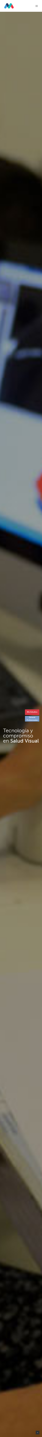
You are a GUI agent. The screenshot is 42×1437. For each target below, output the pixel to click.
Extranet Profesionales (32, 718)
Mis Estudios (32, 712)
